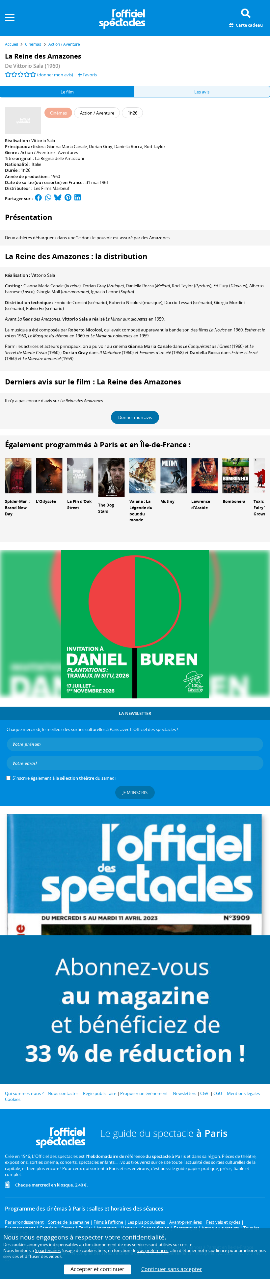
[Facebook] (38, 198)
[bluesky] (58, 198)
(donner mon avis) (55, 75)
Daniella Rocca (128, 146)
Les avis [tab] (201, 92)
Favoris (89, 75)
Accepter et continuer (97, 1269)
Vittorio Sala (43, 141)
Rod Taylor (154, 146)
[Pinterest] (68, 198)
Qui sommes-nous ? (24, 1093)
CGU (217, 1093)
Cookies (12, 1099)
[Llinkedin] (77, 198)
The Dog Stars (106, 508)
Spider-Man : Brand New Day (17, 508)
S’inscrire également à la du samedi (64, 778)
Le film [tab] (67, 92)
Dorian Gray (100, 146)
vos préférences (152, 1250)
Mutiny (167, 501)
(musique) (135, 302)
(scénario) (80, 302)
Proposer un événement (144, 1093)
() (52, 286)
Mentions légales (243, 1093)
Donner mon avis (135, 417)
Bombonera (234, 501)
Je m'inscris (135, 793)
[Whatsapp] (48, 198)
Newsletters (184, 1093)
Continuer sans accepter (171, 1269)
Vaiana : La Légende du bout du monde (140, 511)
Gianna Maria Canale (67, 146)
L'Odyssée (46, 501)
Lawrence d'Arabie (200, 504)
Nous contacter (63, 1093)
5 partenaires (48, 1250)
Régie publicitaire (99, 1093)
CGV (204, 1093)
